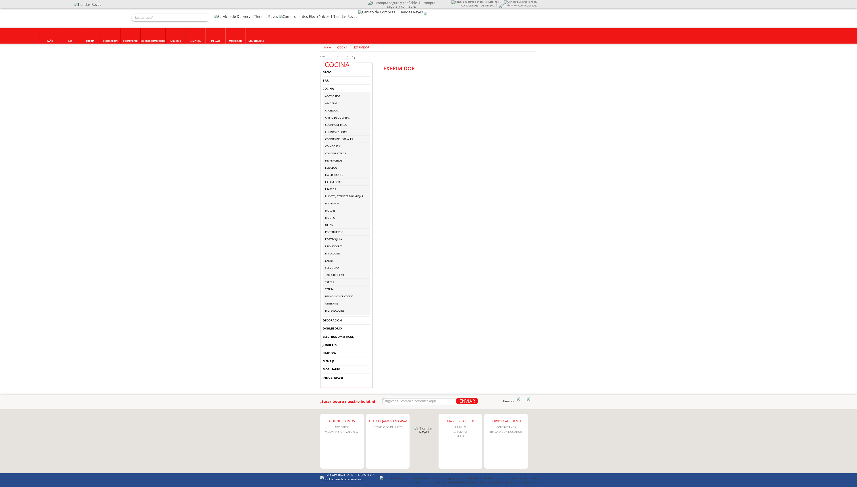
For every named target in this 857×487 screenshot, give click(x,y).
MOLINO (330, 217)
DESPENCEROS (333, 160)
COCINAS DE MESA (336, 124)
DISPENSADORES (335, 310)
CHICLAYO (460, 432)
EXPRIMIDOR (361, 47)
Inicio (327, 47)
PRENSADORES (333, 246)
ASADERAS (331, 103)
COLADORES (332, 146)
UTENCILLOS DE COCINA (339, 296)
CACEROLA (331, 110)
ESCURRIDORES (334, 174)
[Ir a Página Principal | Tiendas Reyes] (87, 4)
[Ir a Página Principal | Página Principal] (424, 432)
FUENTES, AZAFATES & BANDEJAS (344, 196)
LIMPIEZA (329, 353)
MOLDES (330, 210)
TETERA (329, 289)
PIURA (460, 436)
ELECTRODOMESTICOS (338, 337)
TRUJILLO (460, 427)
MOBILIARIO (331, 369)
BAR (326, 80)
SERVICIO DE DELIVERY (388, 427)
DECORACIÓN (332, 320)
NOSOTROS (342, 427)
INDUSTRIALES (333, 378)
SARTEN (329, 260)
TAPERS (329, 282)
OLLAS (329, 225)
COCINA (342, 47)
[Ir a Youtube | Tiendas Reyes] (518, 399)
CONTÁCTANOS (506, 427)
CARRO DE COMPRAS (337, 117)
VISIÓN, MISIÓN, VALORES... (342, 432)
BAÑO (327, 72)
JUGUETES (330, 345)
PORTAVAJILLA (333, 239)
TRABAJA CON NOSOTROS (506, 432)
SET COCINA (332, 267)
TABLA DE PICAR (334, 275)
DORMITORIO (332, 328)
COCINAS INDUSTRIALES (339, 139)
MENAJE (328, 361)
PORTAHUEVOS (334, 232)
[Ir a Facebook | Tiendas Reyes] (528, 399)
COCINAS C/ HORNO (337, 132)
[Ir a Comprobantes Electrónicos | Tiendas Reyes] (318, 16)
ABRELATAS (331, 303)
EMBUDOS (331, 167)
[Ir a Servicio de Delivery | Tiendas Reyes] (246, 16)
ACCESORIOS (332, 96)
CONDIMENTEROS (335, 153)
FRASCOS (330, 189)
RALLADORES (333, 253)
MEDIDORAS (332, 203)
